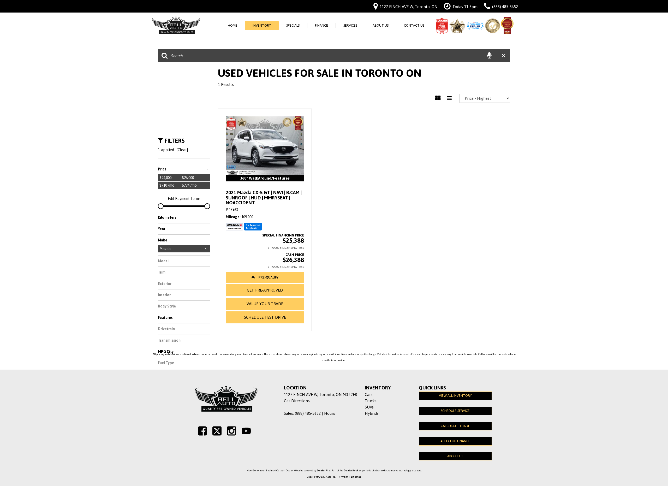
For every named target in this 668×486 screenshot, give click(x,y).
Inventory (262, 25)
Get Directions (297, 401)
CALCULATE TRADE (455, 426)
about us (455, 456)
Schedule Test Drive (265, 317)
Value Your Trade (265, 303)
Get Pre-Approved (265, 290)
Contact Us (414, 25)
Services (350, 25)
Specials (293, 25)
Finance (321, 25)
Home (232, 25)
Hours (329, 413)
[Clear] (182, 149)
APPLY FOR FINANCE (455, 441)
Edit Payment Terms (184, 199)
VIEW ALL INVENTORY (455, 396)
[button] (265, 277)
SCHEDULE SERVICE (455, 411)
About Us (381, 25)
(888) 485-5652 (308, 413)
